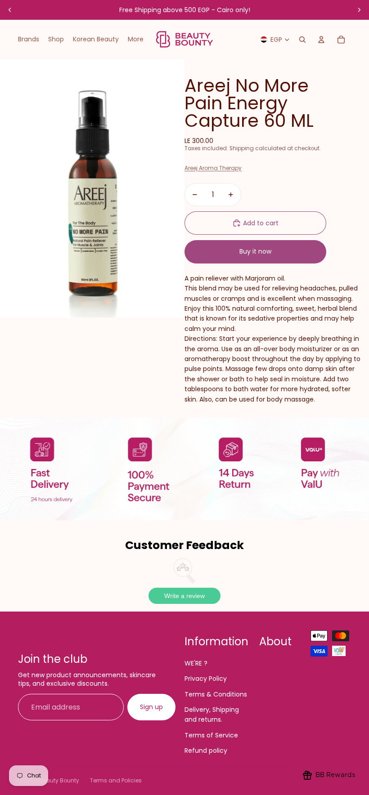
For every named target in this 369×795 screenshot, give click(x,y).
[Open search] (302, 39)
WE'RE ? (195, 663)
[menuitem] (135, 39)
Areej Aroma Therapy (213, 168)
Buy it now (255, 251)
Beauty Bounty (59, 780)
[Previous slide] (10, 10)
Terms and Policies (116, 780)
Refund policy (205, 750)
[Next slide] (359, 10)
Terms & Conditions (215, 694)
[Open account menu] (321, 39)
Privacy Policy (205, 678)
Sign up (151, 706)
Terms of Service (211, 735)
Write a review (184, 595)
